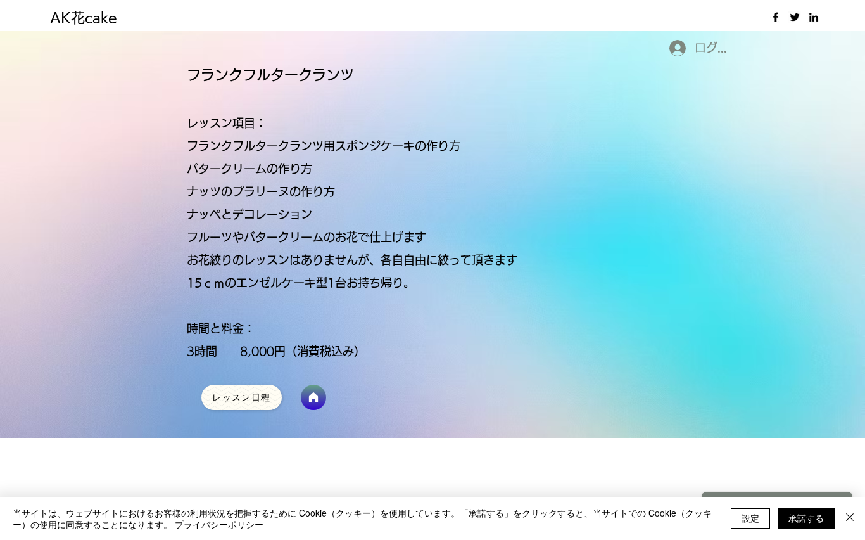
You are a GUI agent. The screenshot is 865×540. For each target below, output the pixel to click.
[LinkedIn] (813, 17)
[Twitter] (794, 17)
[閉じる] (849, 518)
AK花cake (83, 18)
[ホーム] (313, 397)
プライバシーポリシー (219, 524)
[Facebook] (775, 17)
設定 (750, 517)
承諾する (806, 517)
